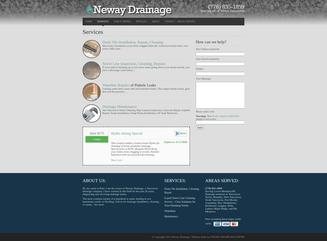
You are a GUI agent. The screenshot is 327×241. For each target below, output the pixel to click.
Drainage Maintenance (119, 106)
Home (88, 21)
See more (99, 204)
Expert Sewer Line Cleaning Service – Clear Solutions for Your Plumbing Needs (179, 202)
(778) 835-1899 (213, 188)
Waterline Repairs (115, 85)
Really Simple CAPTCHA (225, 116)
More (114, 160)
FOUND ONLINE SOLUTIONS (227, 237)
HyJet (183, 133)
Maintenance (171, 216)
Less (119, 160)
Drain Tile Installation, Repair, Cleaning (132, 42)
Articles (141, 21)
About (156, 21)
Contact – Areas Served (180, 21)
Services (103, 21)
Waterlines (170, 210)
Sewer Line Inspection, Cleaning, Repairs (134, 63)
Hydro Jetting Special (126, 133)
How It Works (122, 21)
